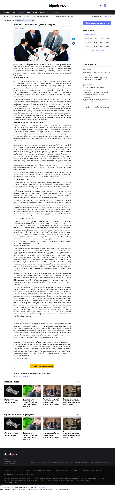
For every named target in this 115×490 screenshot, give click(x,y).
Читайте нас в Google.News (42, 366)
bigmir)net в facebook (20, 376)
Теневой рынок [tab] (88, 34)
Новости (7, 12)
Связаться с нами (39, 470)
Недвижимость (61, 17)
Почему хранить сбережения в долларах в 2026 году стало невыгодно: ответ (96, 86)
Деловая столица (25, 362)
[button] (77, 382)
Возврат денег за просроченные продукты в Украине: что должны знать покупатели (97, 106)
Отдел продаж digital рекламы (24, 474)
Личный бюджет (16, 17)
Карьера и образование (40, 17)
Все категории (54, 12)
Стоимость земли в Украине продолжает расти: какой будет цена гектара (96, 93)
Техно (35, 12)
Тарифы (70, 17)
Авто (29, 12)
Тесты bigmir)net (29, 20)
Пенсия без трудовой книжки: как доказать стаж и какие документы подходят (51, 401)
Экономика (27, 17)
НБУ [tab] (95, 34)
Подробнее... (42, 487)
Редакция (28, 470)
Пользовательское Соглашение (80, 470)
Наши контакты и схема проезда (14, 470)
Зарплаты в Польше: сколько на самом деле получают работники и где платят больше (97, 71)
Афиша (42, 12)
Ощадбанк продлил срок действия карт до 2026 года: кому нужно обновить (96, 100)
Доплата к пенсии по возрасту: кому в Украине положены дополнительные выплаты (30, 402)
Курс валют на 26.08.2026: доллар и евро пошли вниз (11, 401)
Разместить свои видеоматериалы (57, 470)
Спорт (14, 12)
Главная (6, 17)
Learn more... (55, 489)
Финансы (22, 12)
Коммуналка (19, 20)
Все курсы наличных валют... (97, 50)
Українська (107, 17)
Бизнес (52, 17)
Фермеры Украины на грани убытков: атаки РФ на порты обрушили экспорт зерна (71, 401)
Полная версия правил (10, 482)
